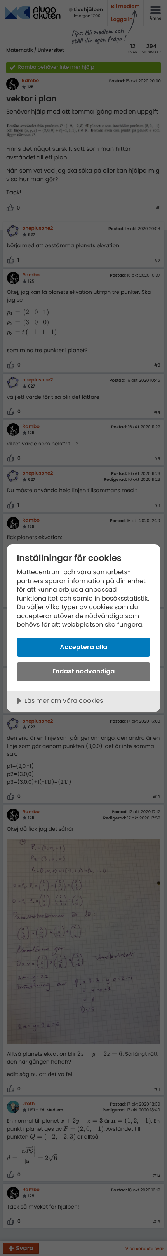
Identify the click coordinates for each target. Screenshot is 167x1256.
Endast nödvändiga (83, 671)
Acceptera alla (83, 647)
